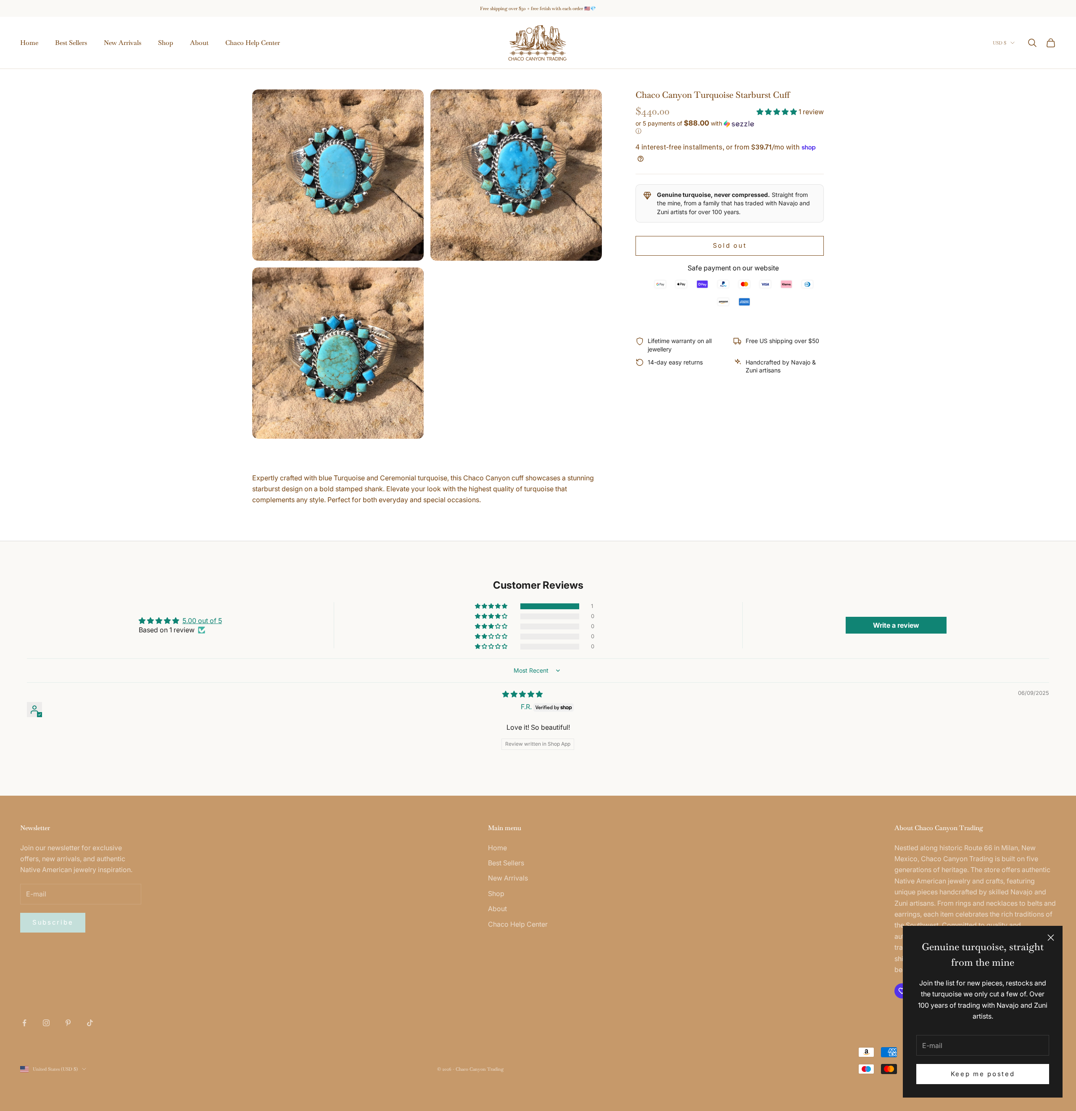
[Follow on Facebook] (24, 1023)
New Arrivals (122, 42)
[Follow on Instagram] (46, 1023)
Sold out (730, 245)
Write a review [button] (896, 625)
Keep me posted (983, 1074)
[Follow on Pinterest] (68, 1023)
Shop (165, 42)
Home (29, 42)
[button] (778, 111)
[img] (522, 694)
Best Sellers (71, 42)
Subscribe (52, 922)
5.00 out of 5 (202, 620)
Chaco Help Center (252, 42)
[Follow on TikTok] (90, 1023)
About (199, 42)
